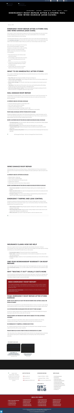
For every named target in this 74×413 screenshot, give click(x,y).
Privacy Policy (41, 409)
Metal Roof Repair (57, 379)
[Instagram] (42, 386)
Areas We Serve (57, 387)
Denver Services (26, 402)
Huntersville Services (42, 399)
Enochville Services (27, 404)
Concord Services (12, 401)
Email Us (65, 0)
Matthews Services (57, 399)
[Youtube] (45, 386)
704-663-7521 (60, 0)
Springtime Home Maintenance (28, 354)
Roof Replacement (58, 376)
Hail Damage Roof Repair (59, 383)
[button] (29, 384)
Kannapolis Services (42, 402)
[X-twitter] (45, 389)
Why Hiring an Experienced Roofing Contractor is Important (14, 353)
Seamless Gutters (57, 386)
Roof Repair (56, 377)
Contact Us (56, 389)
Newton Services (56, 402)
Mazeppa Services (57, 401)
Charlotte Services (27, 399)
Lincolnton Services (42, 404)
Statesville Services (57, 404)
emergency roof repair (14, 40)
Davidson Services (27, 401)
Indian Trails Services (42, 401)
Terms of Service (46, 409)
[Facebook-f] (39, 386)
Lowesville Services (42, 405)
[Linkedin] (42, 389)
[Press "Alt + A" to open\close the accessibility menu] (1, 411)
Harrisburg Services (27, 405)
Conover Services (12, 404)
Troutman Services (57, 405)
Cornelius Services (12, 403)
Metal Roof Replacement (59, 380)
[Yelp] (39, 389)
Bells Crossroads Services (13, 400)
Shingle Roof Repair (58, 382)
